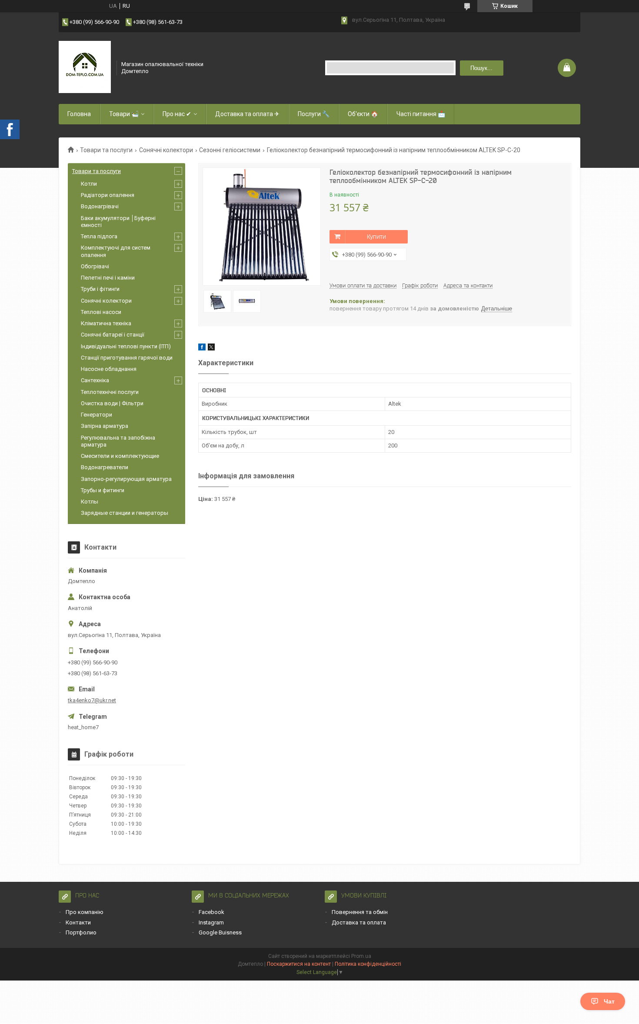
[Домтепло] (85, 67)
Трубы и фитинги (102, 490)
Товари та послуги (106, 150)
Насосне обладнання (108, 369)
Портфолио (81, 932)
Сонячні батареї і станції (112, 334)
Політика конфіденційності (368, 964)
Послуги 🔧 (313, 113)
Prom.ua (361, 956)
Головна (79, 113)
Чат (609, 1001)
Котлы (89, 501)
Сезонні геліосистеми (229, 150)
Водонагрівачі (100, 206)
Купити (376, 236)
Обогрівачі (95, 266)
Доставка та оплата (359, 922)
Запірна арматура (104, 426)
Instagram (211, 922)
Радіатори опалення (107, 195)
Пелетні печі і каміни (108, 277)
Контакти (78, 922)
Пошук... (481, 68)
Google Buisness (220, 932)
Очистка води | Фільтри (112, 403)
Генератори (96, 414)
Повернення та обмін (360, 912)
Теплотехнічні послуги (110, 392)
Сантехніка (95, 380)
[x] (211, 348)
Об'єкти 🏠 (363, 113)
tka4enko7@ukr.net (92, 700)
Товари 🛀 (124, 113)
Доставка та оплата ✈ (247, 113)
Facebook (211, 912)
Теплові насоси (101, 312)
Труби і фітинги (100, 289)
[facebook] (202, 348)
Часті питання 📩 (420, 113)
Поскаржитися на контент (299, 964)
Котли (89, 183)
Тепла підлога (99, 236)
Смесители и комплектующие (120, 456)
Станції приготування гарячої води (127, 357)
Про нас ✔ (177, 113)
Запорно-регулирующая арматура (126, 479)
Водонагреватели (104, 467)
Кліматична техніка (106, 323)
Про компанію (84, 912)
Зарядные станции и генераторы (124, 513)
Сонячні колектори (166, 150)
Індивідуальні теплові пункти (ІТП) (126, 346)
